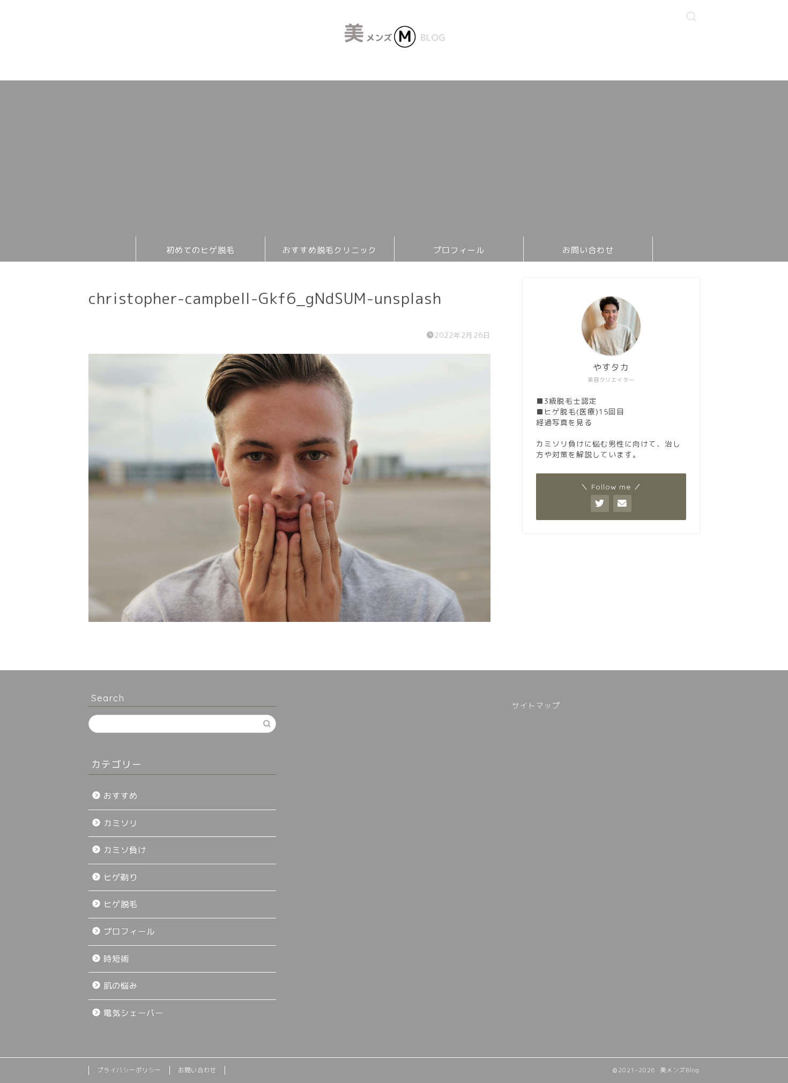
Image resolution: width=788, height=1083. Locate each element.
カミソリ (120, 823)
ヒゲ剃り (120, 877)
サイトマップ (536, 705)
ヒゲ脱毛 (120, 904)
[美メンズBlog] (394, 59)
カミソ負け (124, 850)
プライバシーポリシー (129, 1070)
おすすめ (120, 796)
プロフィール (459, 250)
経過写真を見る (564, 422)
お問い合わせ (588, 250)
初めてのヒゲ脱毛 (200, 250)
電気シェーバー (133, 1013)
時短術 (116, 959)
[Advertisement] (394, 155)
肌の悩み (120, 985)
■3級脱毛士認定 (566, 401)
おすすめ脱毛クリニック (330, 250)
